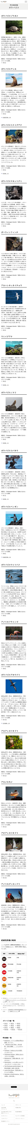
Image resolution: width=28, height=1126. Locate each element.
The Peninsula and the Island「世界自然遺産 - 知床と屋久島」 (13, 1067)
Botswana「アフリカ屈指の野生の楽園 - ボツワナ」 (14, 1041)
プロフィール (18, 1105)
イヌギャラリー (4, 1118)
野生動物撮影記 (18, 1111)
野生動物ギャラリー (5, 1121)
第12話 (5, 877)
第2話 (4, 62)
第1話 (6, 1023)
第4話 (4, 226)
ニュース (3, 1105)
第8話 (4, 553)
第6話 (4, 381)
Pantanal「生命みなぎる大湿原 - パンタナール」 (13, 1051)
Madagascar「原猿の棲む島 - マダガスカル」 (13, 1059)
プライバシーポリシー (20, 1118)
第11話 (5, 775)
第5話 (4, 170)
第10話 (5, 719)
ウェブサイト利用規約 (20, 1115)
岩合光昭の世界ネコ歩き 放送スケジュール (6, 1112)
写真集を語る (18, 1107)
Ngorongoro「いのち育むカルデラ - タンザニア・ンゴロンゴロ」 (13, 1063)
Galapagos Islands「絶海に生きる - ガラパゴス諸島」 (13, 1055)
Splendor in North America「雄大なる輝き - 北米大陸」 (14, 1075)
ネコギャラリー (4, 1115)
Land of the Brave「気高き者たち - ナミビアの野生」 (13, 1071)
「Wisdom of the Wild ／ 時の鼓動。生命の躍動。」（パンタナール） (13, 1046)
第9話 (4, 668)
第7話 (4, 495)
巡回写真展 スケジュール (4, 1108)
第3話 (4, 113)
